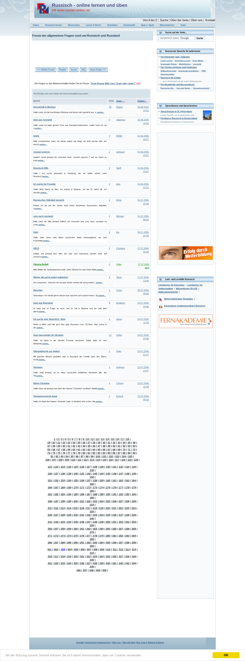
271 (50, 535)
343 (127, 563)
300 (92, 546)
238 (127, 515)
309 (102, 549)
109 (67, 459)
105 (130, 456)
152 (56, 480)
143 (95, 473)
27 (89, 442)
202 (88, 501)
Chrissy (120, 383)
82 (94, 453)
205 (108, 501)
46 (94, 446)
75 (58, 453)
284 (134, 535)
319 (69, 556)
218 (95, 508)
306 (82, 549)
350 (104, 570)
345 (92, 566)
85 (109, 453)
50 (114, 446)
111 (79, 459)
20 (53, 442)
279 (101, 535)
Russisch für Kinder (171, 78)
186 (82, 494)
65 (99, 449)
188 (95, 494)
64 (94, 449)
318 (63, 556)
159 (101, 480)
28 (94, 442)
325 (108, 556)
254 (134, 522)
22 (63, 442)
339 (101, 563)
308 (95, 549)
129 (101, 466)
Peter (118, 351)
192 (121, 494)
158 (95, 480)
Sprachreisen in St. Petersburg (176, 111)
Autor (120, 101)
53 (129, 446)
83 (99, 453)
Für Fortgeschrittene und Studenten (179, 67)
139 (69, 473)
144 (101, 473)
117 (117, 459)
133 (127, 466)
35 (129, 442)
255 (92, 525)
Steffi (118, 168)
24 (73, 442)
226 (50, 515)
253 (127, 522)
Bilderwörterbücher (168, 292)
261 (82, 528)
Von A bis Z (150, 20)
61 (78, 449)
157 (88, 480)
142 (88, 473)
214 (69, 508)
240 (92, 518)
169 (69, 487)
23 (68, 442)
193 (127, 494)
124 (69, 466)
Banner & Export (156, 642)
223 (127, 508)
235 (108, 515)
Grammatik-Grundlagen (188, 71)
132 (121, 466)
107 (54, 459)
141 (82, 473)
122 (56, 466)
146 (114, 473)
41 (68, 446)
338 (95, 563)
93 (62, 456)
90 (134, 453)
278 (95, 535)
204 (101, 501)
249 (101, 522)
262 (88, 528)
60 (73, 449)
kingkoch (120, 303)
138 (63, 473)
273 (63, 535)
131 (114, 466)
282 (121, 535)
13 (110, 335)
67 (109, 449)
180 (92, 490)
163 (127, 480)
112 (86, 459)
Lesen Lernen (167, 61)
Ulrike (119, 335)
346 (78, 570)
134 (134, 466)
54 (134, 446)
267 (121, 528)
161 (114, 480)
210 (92, 504)
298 (127, 542)
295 (108, 542)
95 (72, 456)
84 (104, 453)
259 (69, 528)
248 (95, 522)
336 (82, 563)
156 (82, 480)
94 (67, 456)
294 (101, 542)
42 (73, 446)
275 (76, 535)
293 (95, 542)
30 (104, 442)
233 (95, 515)
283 (127, 535)
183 (63, 494)
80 (84, 453)
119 (130, 459)
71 (129, 449)
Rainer (119, 107)
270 (92, 532)
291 (82, 542)
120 (136, 459)
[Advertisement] (90, 51)
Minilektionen (185, 64)
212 (56, 508)
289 (69, 542)
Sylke (119, 264)
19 (48, 442)
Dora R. (120, 396)
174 (101, 487)
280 (108, 535)
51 (119, 446)
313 (127, 549)
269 (134, 528)
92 (57, 456)
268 (127, 528)
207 (121, 501)
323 (95, 556)
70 (124, 449)
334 (69, 563)
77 (68, 453)
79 (78, 453)
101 (104, 456)
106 (47, 459)
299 (134, 542)
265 (108, 528)
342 (121, 563)
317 (56, 556)
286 (50, 542)
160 (108, 480)
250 (108, 522)
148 (127, 473)
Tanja (119, 277)
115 (104, 459)
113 (92, 459)
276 (82, 535)
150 (92, 477)
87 (119, 453)
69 (119, 449)
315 (92, 553)
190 (108, 494)
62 (84, 449)
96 (77, 456)
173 (95, 487)
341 (114, 563)
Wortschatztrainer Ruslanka (178, 299)
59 (68, 449)
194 (134, 494)
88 (124, 453)
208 (127, 501)
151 (50, 480)
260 (76, 528)
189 (101, 494)
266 (114, 528)
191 (114, 494)
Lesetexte (197, 64)
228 (63, 515)
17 (122, 439)
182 (56, 494)
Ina (117, 232)
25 (78, 442)
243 (63, 522)
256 (50, 528)
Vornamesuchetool (201, 88)
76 (63, 453)
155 (76, 480)
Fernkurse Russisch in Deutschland (179, 118)
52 (124, 446)
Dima (118, 200)
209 (134, 501)
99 (92, 456)
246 (82, 522)
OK (226, 655)
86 (114, 453)
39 (58, 446)
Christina (120, 248)
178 (127, 487)
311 (115, 549)
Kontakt (210, 20)
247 (88, 522)
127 (88, 466)
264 (101, 528)
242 (56, 522)
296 (114, 542)
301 (49, 549)
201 (82, 501)
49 (109, 446)
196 (50, 501)
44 (84, 446)
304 (69, 549)
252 (121, 522)
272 (56, 535)
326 (114, 556)
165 (92, 484)
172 (88, 487)
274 (69, 535)
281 (114, 535)
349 (98, 570)
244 (69, 522)
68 (114, 449)
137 (56, 473)
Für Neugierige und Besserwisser (178, 84)
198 (63, 501)
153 (63, 480)
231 (82, 515)
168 (63, 487)
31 (109, 442)
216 (82, 508)
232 (88, 515)
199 (69, 501)
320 (76, 556)
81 (89, 453)
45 (89, 446)
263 (95, 528)
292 (88, 542)
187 (88, 494)
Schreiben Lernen (182, 61)
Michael (120, 216)
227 (56, 515)
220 (108, 508)
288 (63, 542)
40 (63, 446)
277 (88, 535)
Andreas (120, 367)
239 (134, 515)
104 (124, 456)
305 (76, 549)
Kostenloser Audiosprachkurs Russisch (184, 306)
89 (129, 453)
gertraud (120, 152)
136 (50, 473)
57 (58, 449)
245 (76, 522)
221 (114, 508)
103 (117, 456)
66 (104, 449)
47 (99, 446)
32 (114, 442)
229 (69, 515)
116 (111, 459)
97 (82, 456)
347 (85, 570)
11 (92, 439)
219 (101, 508)
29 (99, 442)
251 (114, 522)
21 (58, 442)
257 (56, 528)
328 (127, 556)
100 (98, 456)
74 (53, 453)
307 (89, 549)
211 (50, 508)
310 (108, 549)
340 (108, 563)
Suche (164, 20)
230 (76, 515)
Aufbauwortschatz (168, 71)
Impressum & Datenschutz (97, 642)
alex (118, 184)
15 (112, 439)
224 (133, 508)
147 (121, 473)
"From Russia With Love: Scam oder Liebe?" (115, 83)
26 (84, 442)
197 (56, 501)
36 (134, 442)
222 (121, 508)
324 (101, 556)
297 (121, 542)
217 (88, 508)
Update (142, 101)
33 (119, 442)
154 (69, 480)
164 (134, 480)
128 (95, 466)
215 (75, 508)
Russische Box (167, 88)
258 (63, 528)
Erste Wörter (197, 61)
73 (48, 453)
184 (69, 494)
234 (101, 515)
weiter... (100, 112)
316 (50, 556)
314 (134, 549)
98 (87, 456)
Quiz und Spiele (183, 88)
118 (123, 459)
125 (76, 466)
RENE (119, 136)
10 (87, 439)
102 (111, 456)
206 (114, 501)
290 (76, 542)
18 (110, 107)
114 (98, 459)
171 (82, 487)
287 (56, 542)
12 (97, 439)
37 (48, 446)
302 (56, 549)
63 (89, 449)
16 (117, 439)
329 (134, 556)
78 (73, 453)
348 (91, 570)
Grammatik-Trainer (169, 64)
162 (121, 480)
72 (134, 449)
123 (63, 466)
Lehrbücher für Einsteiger (171, 285)
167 (56, 487)
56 (53, 449)
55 (48, 449)
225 (92, 511)
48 (104, 446)
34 (124, 442)
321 (82, 556)
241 (50, 522)
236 (114, 515)
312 (121, 549)
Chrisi (119, 290)
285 (92, 539)
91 (52, 456)
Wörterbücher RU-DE (186, 288)
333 (63, 563)
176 (114, 487)
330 (92, 559)
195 (92, 497)
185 (76, 494)
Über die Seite (179, 20)
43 (78, 446)
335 (76, 563)
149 (134, 473)
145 (108, 473)
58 (63, 449)
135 (92, 470)
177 (121, 487)
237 (121, 515)
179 (134, 487)
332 (56, 563)
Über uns (196, 20)
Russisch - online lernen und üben (89, 5)
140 (76, 473)
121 (50, 466)
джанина (120, 120)
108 (60, 459)
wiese (119, 319)
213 (62, 508)
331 (50, 563)
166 (50, 487)
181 (50, 494)
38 (53, 446)
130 (108, 466)
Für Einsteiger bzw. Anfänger (175, 57)
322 (88, 556)
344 (134, 563)
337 (88, 563)
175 (108, 487)
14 (107, 439)
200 (76, 501)
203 (95, 501)
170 (76, 487)
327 (121, 556)
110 (73, 459)
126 (82, 466)
